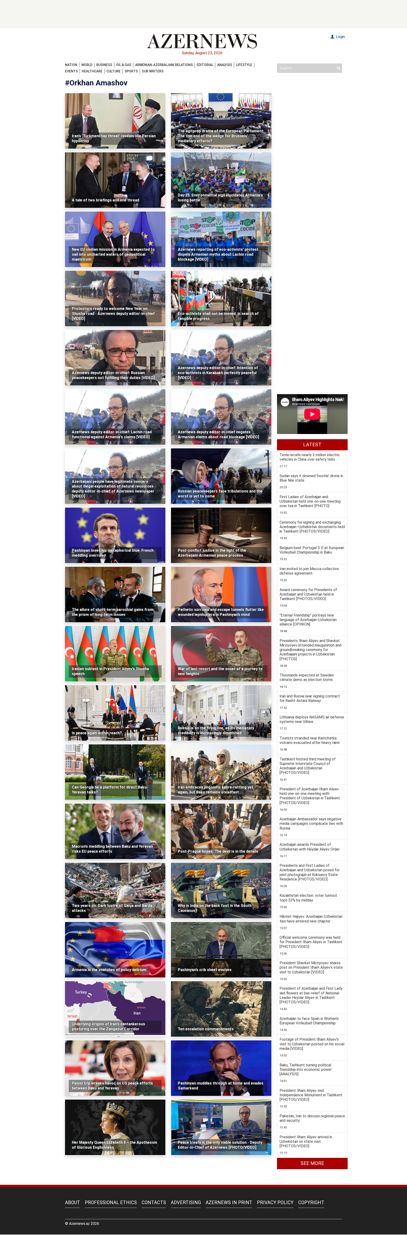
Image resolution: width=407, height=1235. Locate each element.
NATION (71, 65)
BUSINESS (104, 65)
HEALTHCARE (92, 71)
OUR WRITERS (152, 71)
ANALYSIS (224, 65)
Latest (312, 444)
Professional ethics (111, 1202)
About (72, 1202)
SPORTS (131, 71)
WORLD (86, 65)
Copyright (311, 1202)
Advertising (186, 1202)
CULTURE (113, 71)
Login (340, 36)
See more (312, 1163)
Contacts (154, 1202)
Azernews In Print (229, 1202)
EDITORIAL (205, 65)
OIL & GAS (123, 65)
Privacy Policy (275, 1202)
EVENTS (71, 71)
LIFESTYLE (244, 65)
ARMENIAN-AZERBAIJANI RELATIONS (164, 65)
